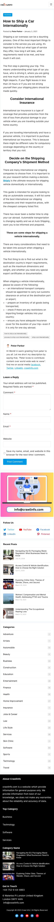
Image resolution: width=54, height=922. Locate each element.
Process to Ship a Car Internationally (16, 337)
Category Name (11, 848)
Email (7, 426)
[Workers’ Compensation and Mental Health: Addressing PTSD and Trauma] (8, 598)
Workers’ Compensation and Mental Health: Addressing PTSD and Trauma (31, 595)
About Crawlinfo (12, 779)
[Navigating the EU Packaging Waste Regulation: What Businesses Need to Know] (8, 555)
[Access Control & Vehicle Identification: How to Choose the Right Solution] (8, 569)
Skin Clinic (8, 741)
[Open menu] (51, 4)
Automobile (9, 647)
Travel (6, 767)
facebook (35, 364)
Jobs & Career (10, 714)
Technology (9, 761)
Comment (9, 392)
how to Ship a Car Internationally (15, 333)
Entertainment (10, 681)
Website (7, 439)
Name (7, 414)
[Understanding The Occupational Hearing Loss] (8, 613)
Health (6, 694)
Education (8, 674)
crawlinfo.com (31, 368)
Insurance (8, 707)
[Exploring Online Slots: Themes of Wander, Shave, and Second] (8, 584)
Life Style (7, 727)
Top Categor (9, 809)
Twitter (9, 368)
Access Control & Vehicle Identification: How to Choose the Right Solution (32, 566)
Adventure (8, 634)
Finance (7, 687)
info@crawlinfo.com (13, 902)
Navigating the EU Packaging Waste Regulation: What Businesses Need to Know (31, 553)
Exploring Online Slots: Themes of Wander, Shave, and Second (29, 581)
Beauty (6, 654)
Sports (6, 754)
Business (7, 15)
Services (7, 734)
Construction (9, 667)
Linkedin (19, 368)
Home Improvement (13, 701)
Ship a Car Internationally (40, 337)
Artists (6, 641)
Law (5, 721)
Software (7, 747)
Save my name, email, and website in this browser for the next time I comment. (28, 453)
